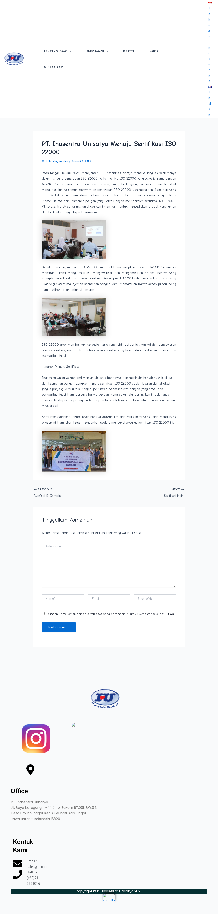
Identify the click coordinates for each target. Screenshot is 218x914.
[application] (69, 51)
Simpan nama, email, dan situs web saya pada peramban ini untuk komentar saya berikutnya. (111, 614)
